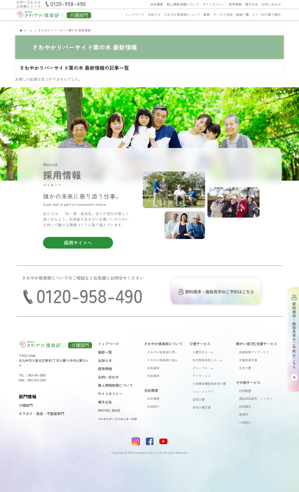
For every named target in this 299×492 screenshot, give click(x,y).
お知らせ (154, 14)
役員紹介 (153, 406)
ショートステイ (203, 391)
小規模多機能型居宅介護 (209, 383)
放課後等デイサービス (254, 352)
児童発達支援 (248, 360)
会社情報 (153, 398)
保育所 (243, 414)
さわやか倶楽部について (182, 14)
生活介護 (245, 368)
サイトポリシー (214, 4)
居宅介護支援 (201, 407)
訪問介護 (198, 399)
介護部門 (26, 405)
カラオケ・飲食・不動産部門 (41, 413)
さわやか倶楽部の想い (162, 352)
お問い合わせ (271, 4)
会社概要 (156, 4)
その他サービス (248, 382)
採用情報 (235, 4)
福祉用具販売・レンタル (255, 398)
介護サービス (199, 343)
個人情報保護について (183, 4)
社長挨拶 (153, 375)
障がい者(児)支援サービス (256, 343)
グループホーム (203, 368)
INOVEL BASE (109, 410)
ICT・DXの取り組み (266, 14)
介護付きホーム (203, 352)
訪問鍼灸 (245, 406)
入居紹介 (245, 422)
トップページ (134, 14)
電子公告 (251, 4)
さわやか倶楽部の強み (162, 360)
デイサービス (201, 375)
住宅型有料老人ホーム (207, 360)
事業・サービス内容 (218, 14)
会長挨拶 (153, 368)
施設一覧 (242, 14)
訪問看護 (245, 391)
